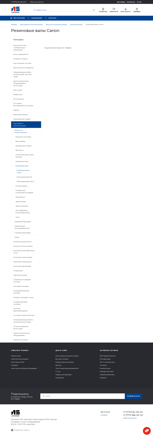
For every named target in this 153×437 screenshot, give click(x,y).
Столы (57, 371)
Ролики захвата (21, 186)
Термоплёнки (21, 201)
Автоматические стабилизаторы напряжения (19, 47)
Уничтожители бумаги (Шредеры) (24, 368)
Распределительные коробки (21, 292)
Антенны (103, 365)
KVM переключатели (108, 356)
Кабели (16, 110)
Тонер (16, 237)
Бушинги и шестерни (23, 137)
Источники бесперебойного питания (23, 104)
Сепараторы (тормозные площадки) (24, 191)
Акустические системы (22, 63)
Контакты (131, 2)
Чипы (18, 217)
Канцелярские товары (21, 119)
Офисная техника (20, 275)
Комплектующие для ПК (22, 242)
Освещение (18, 271)
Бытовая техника (61, 359)
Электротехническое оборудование (21, 334)
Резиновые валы (22, 166)
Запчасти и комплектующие (20, 131)
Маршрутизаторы (106, 371)
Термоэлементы (22, 206)
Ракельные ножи (22, 161)
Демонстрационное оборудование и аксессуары (21, 83)
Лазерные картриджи (22, 221)
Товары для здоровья (63, 374)
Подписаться (133, 396)
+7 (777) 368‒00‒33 (132, 415)
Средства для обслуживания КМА (22, 227)
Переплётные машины (19, 359)
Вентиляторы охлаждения (23, 68)
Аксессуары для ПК (20, 54)
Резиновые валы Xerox (25, 181)
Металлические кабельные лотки (23, 252)
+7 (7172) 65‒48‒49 (18, 2)
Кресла (58, 365)
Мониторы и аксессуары (22, 257)
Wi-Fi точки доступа (107, 362)
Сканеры (14, 365)
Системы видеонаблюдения (20, 310)
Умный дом (59, 378)
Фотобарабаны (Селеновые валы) (23, 212)
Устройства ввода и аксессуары (20, 327)
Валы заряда (20, 141)
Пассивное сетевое (21, 286)
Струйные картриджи (22, 233)
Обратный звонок (36, 2)
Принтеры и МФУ (17, 362)
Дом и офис (17, 90)
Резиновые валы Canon (23, 171)
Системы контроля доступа (23, 315)
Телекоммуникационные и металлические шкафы (23, 321)
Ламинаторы (16, 356)
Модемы (103, 378)
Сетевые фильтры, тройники (20, 303)
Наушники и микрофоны (22, 262)
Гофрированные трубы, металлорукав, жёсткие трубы (22, 74)
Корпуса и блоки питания (22, 246)
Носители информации (22, 266)
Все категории (19, 18)
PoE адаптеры (105, 359)
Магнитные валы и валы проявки (25, 156)
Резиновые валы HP (24, 177)
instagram (104, 415)
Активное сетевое (20, 59)
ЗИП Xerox (20, 150)
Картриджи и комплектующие (19, 125)
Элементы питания (20, 340)
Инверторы (17, 94)
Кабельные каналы (20, 114)
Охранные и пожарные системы (22, 281)
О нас (139, 2)
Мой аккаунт (126, 11)
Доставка (121, 2)
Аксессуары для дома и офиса (67, 356)
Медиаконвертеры (107, 374)
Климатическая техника (64, 362)
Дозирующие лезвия (23, 146)
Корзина (137, 11)
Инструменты (18, 99)
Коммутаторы (105, 368)
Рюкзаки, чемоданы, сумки (23, 297)
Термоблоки (20, 197)
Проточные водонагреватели (66, 368)
